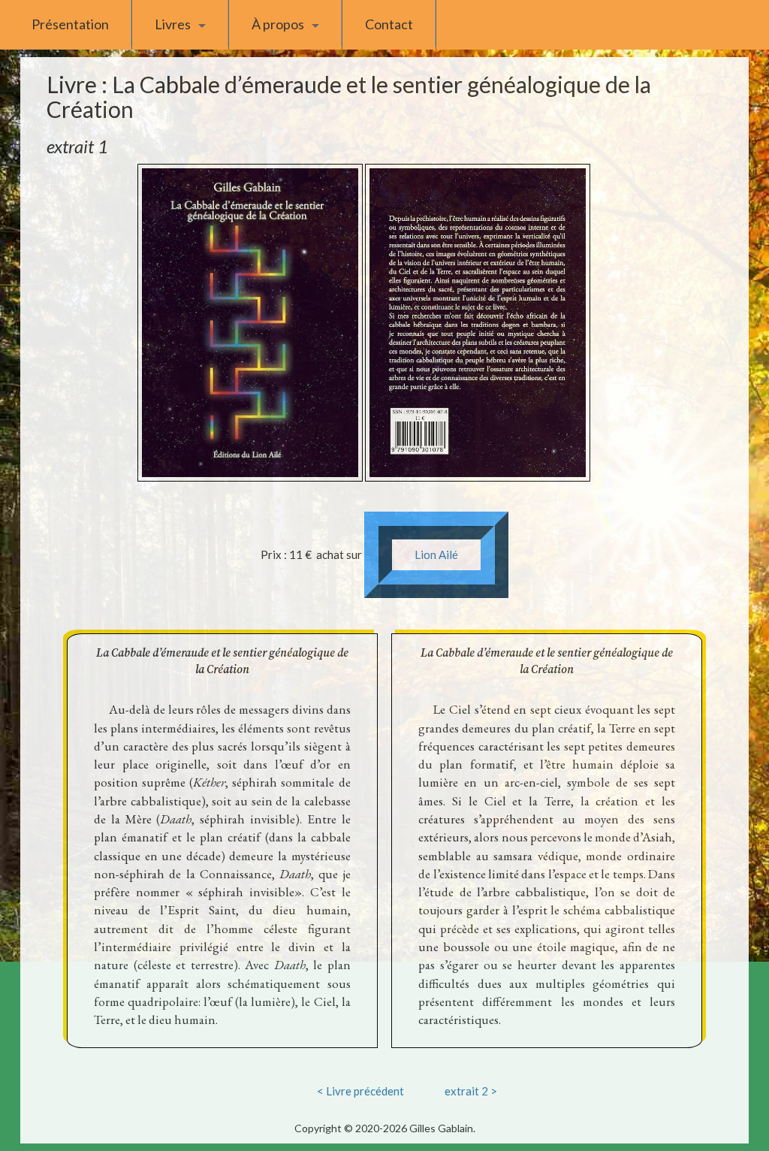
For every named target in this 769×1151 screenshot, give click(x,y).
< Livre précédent (360, 1091)
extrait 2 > (471, 1091)
